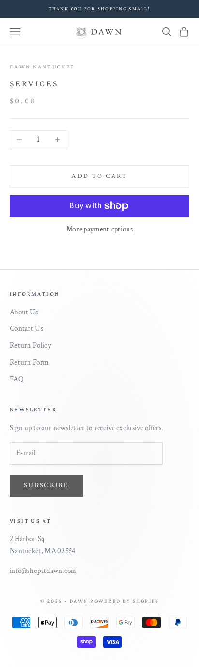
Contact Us (26, 328)
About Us (24, 312)
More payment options (99, 229)
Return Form (29, 362)
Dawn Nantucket (42, 66)
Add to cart (99, 176)
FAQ (17, 379)
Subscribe (46, 485)
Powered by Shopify (124, 601)
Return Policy (30, 345)
